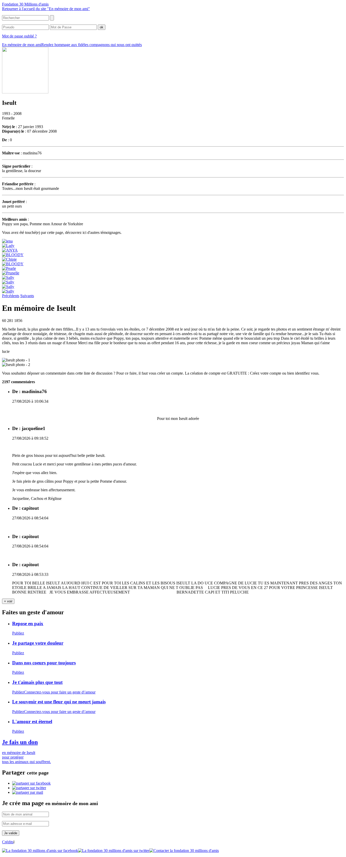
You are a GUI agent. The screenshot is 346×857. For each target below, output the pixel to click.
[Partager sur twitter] (29, 788)
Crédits (7, 842)
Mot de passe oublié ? (19, 36)
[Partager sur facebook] (31, 783)
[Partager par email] (27, 792)
